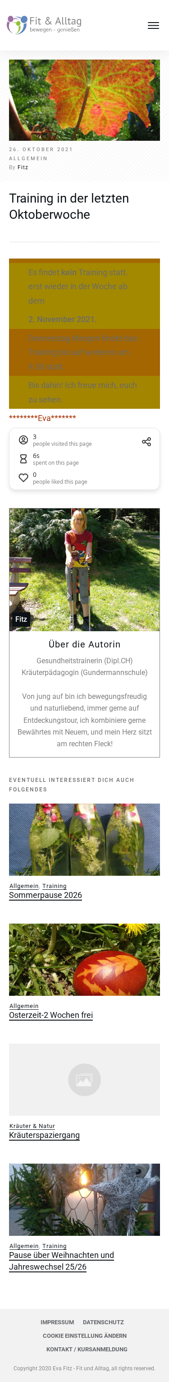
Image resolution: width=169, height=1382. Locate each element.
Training (54, 886)
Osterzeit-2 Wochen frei (51, 1015)
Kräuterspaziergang (44, 1135)
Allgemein (24, 886)
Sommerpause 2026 (45, 895)
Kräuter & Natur (32, 1126)
